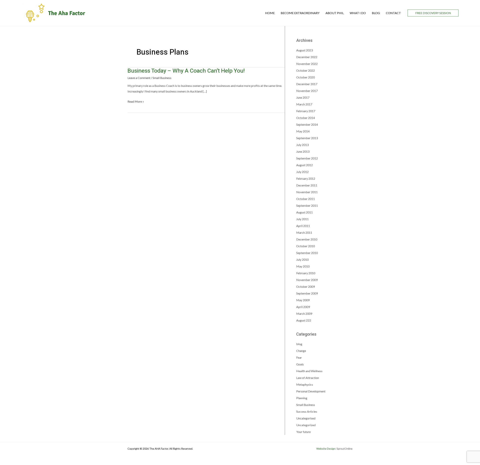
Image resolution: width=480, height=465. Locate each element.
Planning (301, 398)
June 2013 (302, 151)
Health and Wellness (309, 371)
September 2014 (307, 124)
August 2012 (304, 165)
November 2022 (307, 63)
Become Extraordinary (300, 13)
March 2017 (304, 104)
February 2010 (305, 273)
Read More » (136, 101)
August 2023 (304, 50)
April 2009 (303, 307)
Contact (393, 13)
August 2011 (304, 212)
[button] (433, 13)
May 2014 (303, 131)
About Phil (335, 13)
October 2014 (305, 117)
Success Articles (306, 411)
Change (301, 350)
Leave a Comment (139, 78)
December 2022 (306, 57)
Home (270, 13)
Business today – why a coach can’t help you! (186, 71)
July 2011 (302, 219)
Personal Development (311, 391)
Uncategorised (305, 418)
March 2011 (304, 232)
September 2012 (307, 158)
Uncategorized (306, 425)
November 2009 (307, 280)
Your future (303, 431)
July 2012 (302, 172)
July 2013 (302, 144)
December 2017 (306, 84)
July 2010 (302, 259)
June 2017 (302, 97)
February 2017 (305, 111)
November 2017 (307, 90)
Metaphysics (304, 384)
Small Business (162, 78)
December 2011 (306, 185)
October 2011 (305, 199)
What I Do (358, 13)
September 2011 (307, 205)
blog (299, 344)
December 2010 (306, 239)
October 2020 (305, 77)
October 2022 (305, 70)
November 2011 (307, 192)
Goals (300, 364)
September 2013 (307, 138)
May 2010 (303, 266)
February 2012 (305, 178)
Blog (376, 13)
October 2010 (305, 246)
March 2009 (304, 313)
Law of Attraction (307, 377)
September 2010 (307, 253)
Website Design (325, 448)
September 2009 (307, 293)
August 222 (303, 320)
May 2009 (303, 300)
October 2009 (305, 286)
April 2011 (303, 226)
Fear (299, 357)
